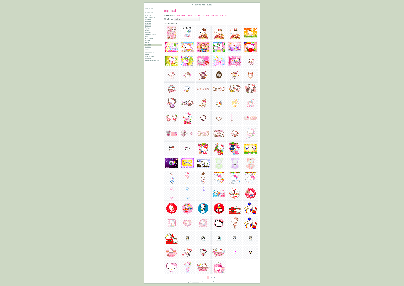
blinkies (148, 26)
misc (147, 49)
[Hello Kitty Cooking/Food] (203, 103)
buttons (148, 24)
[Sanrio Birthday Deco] (234, 88)
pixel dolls (197, 15)
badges (147, 28)
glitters (147, 30)
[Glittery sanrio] (234, 103)
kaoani (147, 40)
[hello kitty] (203, 118)
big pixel (148, 45)
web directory (150, 56)
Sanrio (183, 15)
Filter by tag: (168, 19)
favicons (148, 36)
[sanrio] (218, 133)
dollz (147, 43)
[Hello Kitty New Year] (218, 88)
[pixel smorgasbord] (171, 33)
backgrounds (150, 17)
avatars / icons (150, 34)
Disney (177, 15)
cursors (148, 47)
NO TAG (224, 15)
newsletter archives (152, 61)
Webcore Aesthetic (202, 5)
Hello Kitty (189, 15)
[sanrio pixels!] (203, 88)
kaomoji (148, 59)
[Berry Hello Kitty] (171, 118)
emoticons (149, 38)
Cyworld (218, 15)
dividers (148, 19)
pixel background (208, 15)
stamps (148, 32)
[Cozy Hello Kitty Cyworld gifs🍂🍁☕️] (250, 61)
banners (148, 22)
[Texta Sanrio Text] (218, 103)
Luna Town (196, 282)
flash (147, 54)
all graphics (149, 12)
